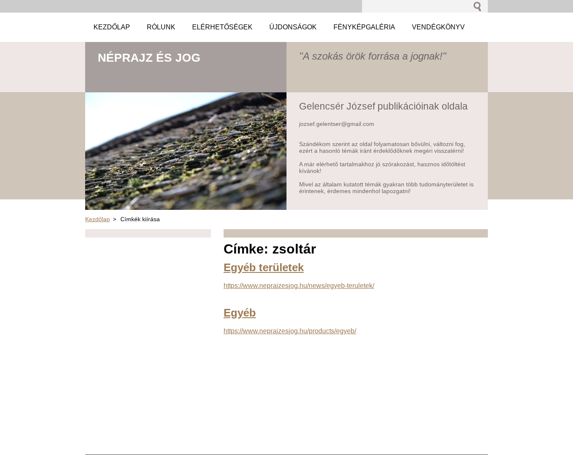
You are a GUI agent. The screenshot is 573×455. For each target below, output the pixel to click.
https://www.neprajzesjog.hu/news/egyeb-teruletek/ (299, 285)
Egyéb (240, 313)
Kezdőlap (97, 219)
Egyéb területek (264, 267)
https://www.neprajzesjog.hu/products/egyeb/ (290, 331)
